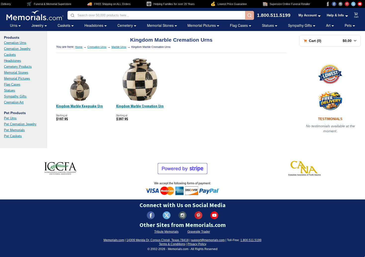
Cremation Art (14, 102)
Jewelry (37, 25)
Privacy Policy (196, 244)
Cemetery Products (18, 66)
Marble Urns (118, 46)
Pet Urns (10, 118)
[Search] (249, 15)
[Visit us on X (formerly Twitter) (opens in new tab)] (167, 215)
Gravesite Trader (198, 231)
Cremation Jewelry (17, 49)
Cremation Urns (15, 43)
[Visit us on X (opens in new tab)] (353, 4)
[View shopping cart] (356, 15)
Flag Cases (239, 25)
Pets (348, 25)
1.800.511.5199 (274, 15)
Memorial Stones (160, 25)
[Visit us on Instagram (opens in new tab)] (340, 4)
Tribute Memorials (166, 231)
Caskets (64, 25)
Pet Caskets (13, 136)
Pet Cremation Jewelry (20, 124)
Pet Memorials (14, 130)
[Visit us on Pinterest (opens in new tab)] (347, 4)
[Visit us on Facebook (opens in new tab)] (334, 4)
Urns (13, 25)
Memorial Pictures (201, 25)
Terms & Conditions (172, 244)
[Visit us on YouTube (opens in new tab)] (360, 4)
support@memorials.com (208, 240)
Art (328, 25)
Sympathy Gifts (300, 25)
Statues (268, 25)
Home (78, 46)
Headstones (93, 25)
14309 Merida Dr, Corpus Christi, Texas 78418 (157, 240)
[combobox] (156, 15)
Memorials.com (114, 240)
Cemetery (125, 25)
